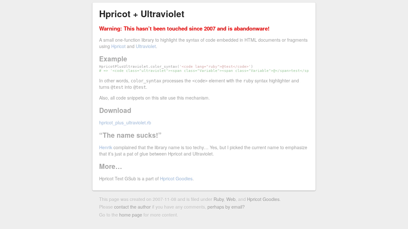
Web (231, 199)
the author (140, 207)
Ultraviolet (146, 46)
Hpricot (118, 46)
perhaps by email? (226, 207)
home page (130, 215)
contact (121, 207)
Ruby (219, 199)
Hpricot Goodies (176, 178)
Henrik (105, 147)
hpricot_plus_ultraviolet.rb (125, 122)
